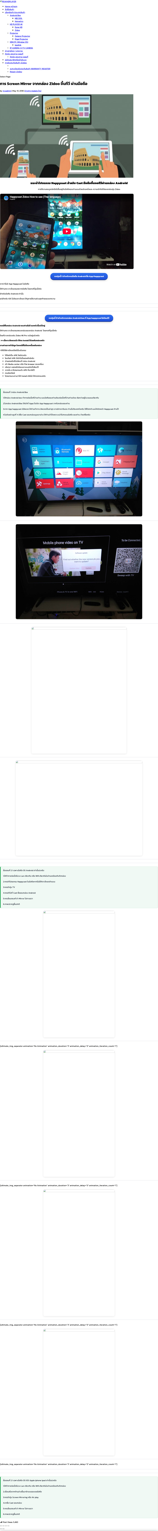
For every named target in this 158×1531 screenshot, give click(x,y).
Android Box (15, 15)
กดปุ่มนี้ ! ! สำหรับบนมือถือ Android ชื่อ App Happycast (79, 276)
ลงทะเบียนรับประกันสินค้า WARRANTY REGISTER (30, 68)
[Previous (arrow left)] (1, 1528)
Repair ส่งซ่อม (16, 71)
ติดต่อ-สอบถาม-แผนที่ (14, 53)
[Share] (3, 1525)
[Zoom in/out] (8, 1525)
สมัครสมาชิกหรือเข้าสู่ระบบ (16, 59)
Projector (14, 33)
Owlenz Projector (22, 36)
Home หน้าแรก (11, 6)
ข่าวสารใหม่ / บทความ (14, 50)
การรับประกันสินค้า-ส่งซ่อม (16, 62)
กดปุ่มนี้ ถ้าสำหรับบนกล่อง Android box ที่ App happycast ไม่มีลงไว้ (79, 318)
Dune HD (18, 27)
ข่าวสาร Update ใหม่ (33, 90)
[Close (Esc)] (1, 1525)
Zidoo (17, 30)
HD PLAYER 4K (16, 24)
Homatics (19, 21)
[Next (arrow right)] (3, 1528)
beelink (18, 44)
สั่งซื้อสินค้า (9, 9)
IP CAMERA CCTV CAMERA (21, 47)
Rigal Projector (21, 39)
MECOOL (18, 18)
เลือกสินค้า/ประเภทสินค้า (15, 12)
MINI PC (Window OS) (19, 42)
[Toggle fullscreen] (6, 1525)
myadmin (7, 90)
